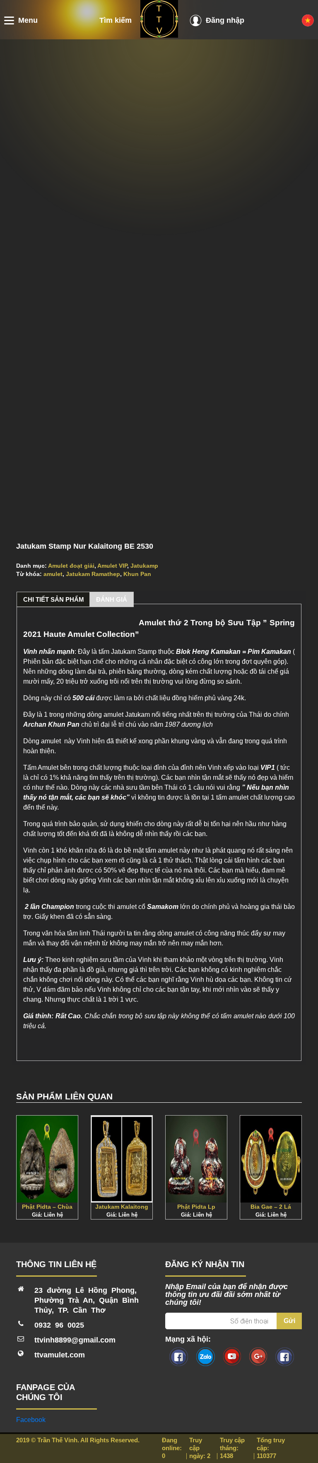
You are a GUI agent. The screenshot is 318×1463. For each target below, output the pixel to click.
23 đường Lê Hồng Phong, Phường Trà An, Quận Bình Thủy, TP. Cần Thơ (86, 1300)
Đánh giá (111, 599)
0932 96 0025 (59, 1325)
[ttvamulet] (159, 35)
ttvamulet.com (59, 1355)
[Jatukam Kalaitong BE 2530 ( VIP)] (121, 1159)
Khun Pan (137, 574)
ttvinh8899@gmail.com (75, 1340)
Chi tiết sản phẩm (53, 599)
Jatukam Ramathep (93, 574)
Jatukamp (144, 565)
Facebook (31, 1419)
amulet (53, 574)
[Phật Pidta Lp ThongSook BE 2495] (196, 1159)
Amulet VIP (112, 565)
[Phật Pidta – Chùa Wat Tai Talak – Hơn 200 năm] (47, 1159)
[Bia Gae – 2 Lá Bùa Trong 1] (270, 1159)
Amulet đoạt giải (71, 565)
